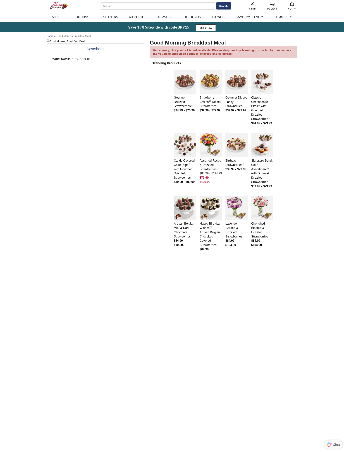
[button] (58, 17)
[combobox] (158, 5)
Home (50, 35)
